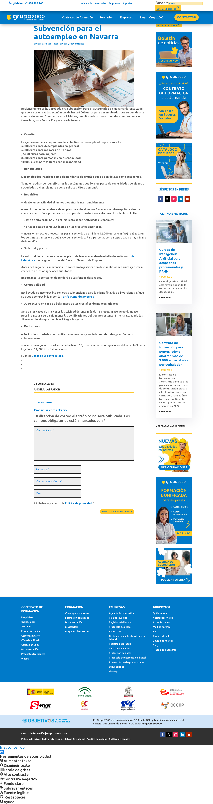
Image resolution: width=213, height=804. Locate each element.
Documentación (30, 649)
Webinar (25, 658)
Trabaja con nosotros (164, 650)
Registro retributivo (120, 622)
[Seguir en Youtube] (187, 199)
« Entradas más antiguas (170, 426)
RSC (155, 631)
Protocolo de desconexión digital (127, 657)
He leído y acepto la (66, 503)
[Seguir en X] (167, 199)
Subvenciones (116, 666)
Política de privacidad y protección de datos (46, 739)
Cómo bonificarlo (30, 640)
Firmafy (113, 671)
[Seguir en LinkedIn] (180, 199)
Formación (106, 17)
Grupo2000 (156, 17)
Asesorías (100, 3)
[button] (2, 752)
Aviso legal (79, 739)
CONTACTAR (186, 17)
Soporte (127, 3)
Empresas (114, 3)
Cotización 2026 (30, 645)
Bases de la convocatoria (48, 355)
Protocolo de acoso (120, 627)
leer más (165, 297)
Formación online (30, 631)
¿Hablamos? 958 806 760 (27, 3)
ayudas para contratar (46, 43)
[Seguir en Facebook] (160, 199)
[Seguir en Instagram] (174, 199)
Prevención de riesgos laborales (126, 662)
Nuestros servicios (163, 617)
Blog (143, 17)
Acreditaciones (161, 622)
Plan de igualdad (118, 617)
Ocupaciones (28, 622)
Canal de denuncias (119, 648)
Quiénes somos (161, 613)
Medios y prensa (162, 627)
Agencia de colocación (121, 613)
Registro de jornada (120, 644)
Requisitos (27, 617)
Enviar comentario (117, 511)
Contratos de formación (77, 17)
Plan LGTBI (115, 631)
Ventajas (26, 626)
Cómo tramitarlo (30, 635)
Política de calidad (97, 739)
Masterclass (71, 627)
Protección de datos (120, 653)
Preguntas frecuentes (33, 654)
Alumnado (87, 3)
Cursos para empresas (77, 613)
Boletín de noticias (163, 640)
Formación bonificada (77, 617)
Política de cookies (119, 739)
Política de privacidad (79, 503)
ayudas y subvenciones (72, 43)
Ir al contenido (12, 747)
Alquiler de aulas (162, 636)
